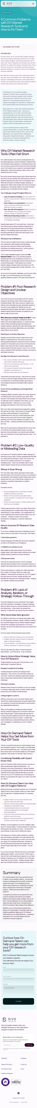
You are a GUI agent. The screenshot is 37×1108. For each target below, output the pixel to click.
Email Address (7, 976)
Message (5, 984)
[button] (33, 3)
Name (4, 967)
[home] (7, 4)
